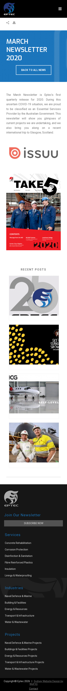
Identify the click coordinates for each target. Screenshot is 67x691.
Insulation (10, 568)
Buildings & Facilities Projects (21, 649)
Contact (33, 688)
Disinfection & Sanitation (19, 556)
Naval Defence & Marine (18, 596)
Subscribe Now (33, 523)
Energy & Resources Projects (21, 655)
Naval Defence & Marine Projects (23, 642)
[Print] (16, 22)
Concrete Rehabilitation (18, 543)
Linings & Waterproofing (18, 575)
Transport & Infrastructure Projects (24, 662)
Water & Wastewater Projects (21, 668)
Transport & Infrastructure (19, 615)
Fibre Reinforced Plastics (19, 562)
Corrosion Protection (16, 549)
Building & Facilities (15, 602)
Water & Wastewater (16, 622)
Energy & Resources (16, 609)
